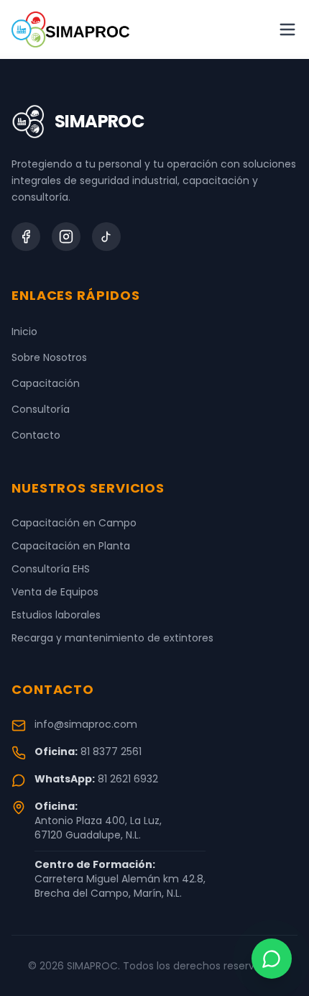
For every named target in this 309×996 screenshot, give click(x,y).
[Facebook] (25, 236)
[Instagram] (66, 236)
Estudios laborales (56, 615)
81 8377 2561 (111, 751)
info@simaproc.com (85, 724)
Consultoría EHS (50, 569)
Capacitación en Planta (70, 546)
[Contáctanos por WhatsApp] (272, 958)
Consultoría (40, 409)
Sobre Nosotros (49, 357)
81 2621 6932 (128, 779)
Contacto (35, 435)
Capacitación (45, 383)
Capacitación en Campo (74, 523)
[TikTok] (106, 236)
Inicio (24, 331)
